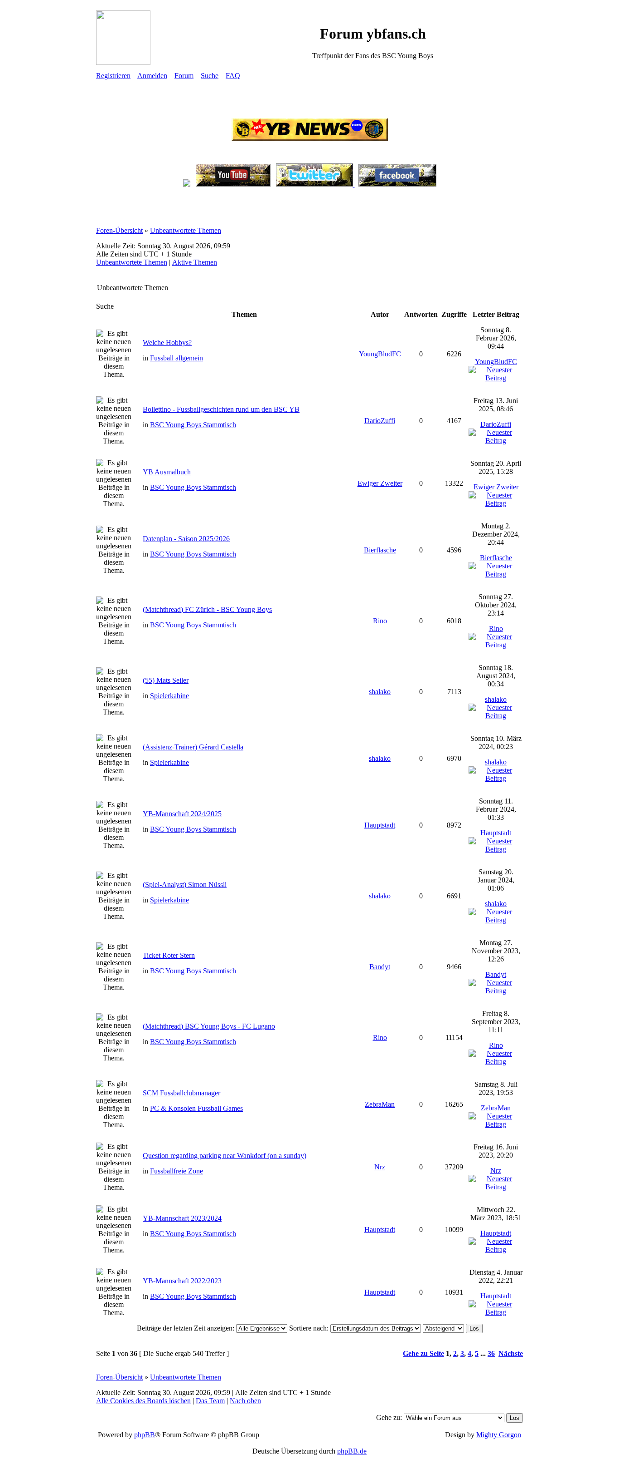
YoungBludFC (380, 354)
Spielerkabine (169, 696)
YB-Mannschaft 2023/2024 (182, 1218)
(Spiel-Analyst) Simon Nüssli (185, 884)
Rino (380, 621)
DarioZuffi (379, 420)
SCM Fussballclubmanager (181, 1093)
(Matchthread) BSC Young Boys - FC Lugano (209, 1026)
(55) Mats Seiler (166, 680)
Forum (183, 75)
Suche (209, 75)
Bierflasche (380, 550)
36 (491, 1353)
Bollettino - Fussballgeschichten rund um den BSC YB (221, 409)
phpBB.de (352, 1451)
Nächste (510, 1353)
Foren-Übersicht (119, 230)
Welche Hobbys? (167, 342)
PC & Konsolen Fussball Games (196, 1108)
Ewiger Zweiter (380, 483)
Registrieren (113, 75)
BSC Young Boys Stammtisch (193, 425)
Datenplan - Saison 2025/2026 (186, 538)
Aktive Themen (194, 262)
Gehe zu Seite (423, 1353)
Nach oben (245, 1401)
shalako (380, 691)
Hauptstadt (379, 825)
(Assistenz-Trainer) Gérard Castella (193, 747)
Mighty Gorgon (498, 1435)
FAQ (233, 75)
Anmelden (152, 75)
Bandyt (379, 967)
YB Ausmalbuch (167, 472)
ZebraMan (380, 1104)
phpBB (144, 1435)
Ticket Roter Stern (169, 955)
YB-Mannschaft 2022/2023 (182, 1281)
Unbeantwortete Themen (185, 230)
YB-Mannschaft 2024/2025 (182, 814)
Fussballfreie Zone (176, 1171)
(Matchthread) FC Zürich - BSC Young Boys (207, 609)
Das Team (210, 1401)
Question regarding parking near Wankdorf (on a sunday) (224, 1155)
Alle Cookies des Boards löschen (143, 1401)
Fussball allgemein (176, 358)
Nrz (379, 1167)
